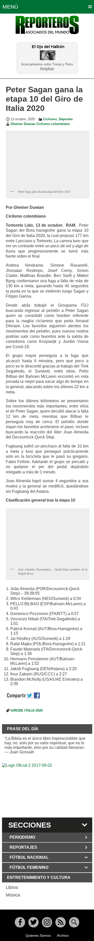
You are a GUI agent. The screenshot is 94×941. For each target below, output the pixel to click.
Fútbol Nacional (29, 857)
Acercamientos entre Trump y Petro (47, 64)
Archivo (63, 935)
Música (13, 894)
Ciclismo (50, 119)
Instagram (47, 922)
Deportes (66, 119)
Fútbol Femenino (29, 867)
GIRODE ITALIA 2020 (27, 710)
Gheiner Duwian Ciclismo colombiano (40, 124)
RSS (60, 922)
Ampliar (47, 68)
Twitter (33, 922)
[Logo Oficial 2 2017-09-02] (47, 789)
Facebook (20, 922)
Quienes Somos (38, 935)
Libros (12, 887)
